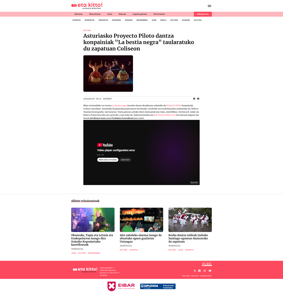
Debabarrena (203, 14)
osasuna (186, 20)
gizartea (77, 20)
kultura (174, 20)
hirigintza (103, 20)
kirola (163, 20)
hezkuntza (90, 20)
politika (198, 20)
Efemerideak (159, 14)
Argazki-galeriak (140, 14)
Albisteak (78, 14)
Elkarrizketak (94, 14)
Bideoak (122, 14)
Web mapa (186, 276)
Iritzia (109, 14)
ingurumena (142, 20)
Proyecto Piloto (173, 105)
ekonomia (116, 20)
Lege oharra (194, 276)
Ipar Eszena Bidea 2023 (165, 115)
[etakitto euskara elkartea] (86, 5)
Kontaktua (103, 275)
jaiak (154, 20)
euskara (129, 20)
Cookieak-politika (205, 276)
